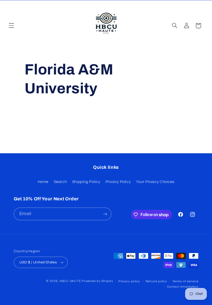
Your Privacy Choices (155, 182)
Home (43, 182)
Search (60, 182)
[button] (11, 26)
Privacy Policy (118, 182)
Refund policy (156, 281)
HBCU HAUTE (70, 281)
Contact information (183, 286)
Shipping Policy (86, 182)
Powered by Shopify (97, 281)
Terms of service (185, 281)
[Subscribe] (105, 214)
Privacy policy (129, 281)
